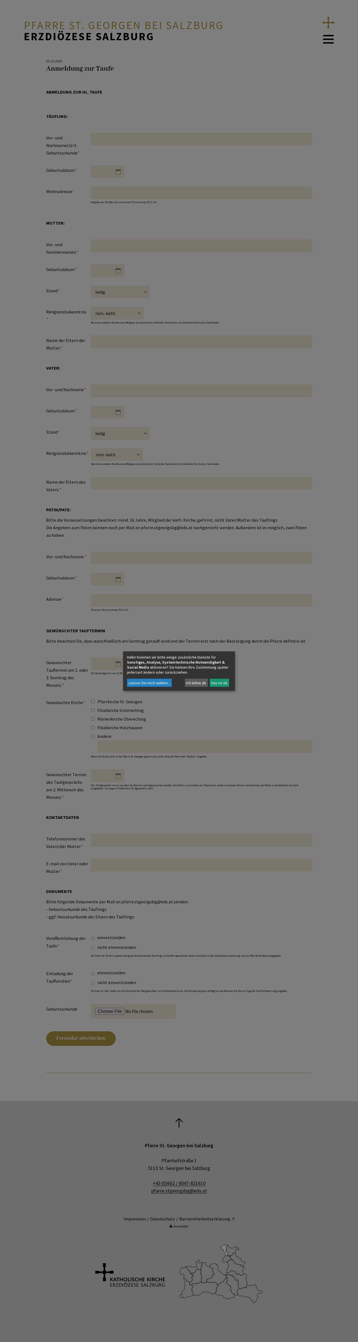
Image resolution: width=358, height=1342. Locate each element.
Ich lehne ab (196, 682)
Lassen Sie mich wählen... (149, 682)
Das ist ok (219, 682)
